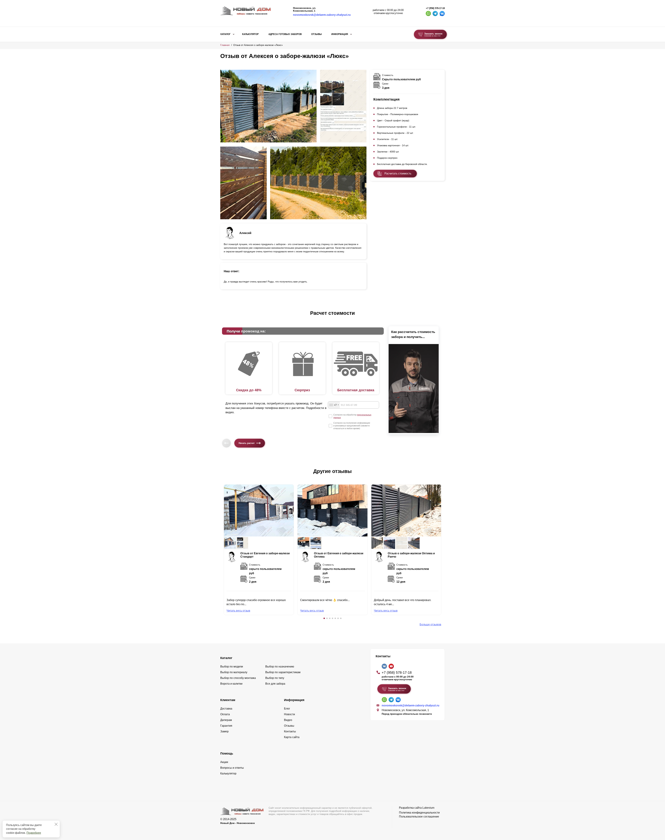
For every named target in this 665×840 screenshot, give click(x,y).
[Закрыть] (56, 824)
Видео (288, 720)
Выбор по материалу (233, 672)
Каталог (225, 34)
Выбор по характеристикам (282, 672)
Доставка (226, 708)
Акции (224, 762)
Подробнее (33, 832)
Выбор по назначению (279, 666)
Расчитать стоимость (397, 173)
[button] (324, 618)
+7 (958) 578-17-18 (435, 8)
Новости (289, 714)
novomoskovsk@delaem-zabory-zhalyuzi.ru (322, 14)
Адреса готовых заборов (285, 34)
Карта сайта (291, 737)
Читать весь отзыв (238, 610)
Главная (225, 45)
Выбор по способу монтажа (238, 677)
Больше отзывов (430, 624)
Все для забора (275, 683)
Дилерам (226, 720)
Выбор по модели (231, 666)
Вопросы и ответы (232, 767)
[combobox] (334, 404)
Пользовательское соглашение (419, 816)
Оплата (225, 714)
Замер (224, 731)
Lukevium (428, 807)
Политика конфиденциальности (419, 812)
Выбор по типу (274, 677)
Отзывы (316, 34)
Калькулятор (250, 34)
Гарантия (226, 725)
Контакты (290, 731)
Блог (287, 708)
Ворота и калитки (231, 683)
